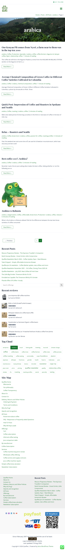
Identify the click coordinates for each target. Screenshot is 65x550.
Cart (4, 431)
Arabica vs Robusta (11, 210)
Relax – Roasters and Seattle (16, 132)
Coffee (9, 54)
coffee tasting (20, 356)
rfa (10, 372)
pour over (6, 368)
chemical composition (25, 84)
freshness (21, 360)
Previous (8, 241)
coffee (34, 54)
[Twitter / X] (14, 513)
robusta (58, 215)
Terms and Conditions (10, 405)
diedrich (53, 356)
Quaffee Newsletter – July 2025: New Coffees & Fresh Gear (20, 271)
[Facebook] (6, 513)
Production (15, 54)
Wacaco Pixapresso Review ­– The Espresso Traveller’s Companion (22, 253)
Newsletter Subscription (9, 467)
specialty (44, 372)
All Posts (4, 414)
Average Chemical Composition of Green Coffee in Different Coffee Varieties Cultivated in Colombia (32, 78)
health (37, 360)
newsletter (43, 364)
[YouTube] (16, 513)
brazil (21, 347)
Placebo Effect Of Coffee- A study (12, 280)
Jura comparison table (10, 440)
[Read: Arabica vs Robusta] (14, 194)
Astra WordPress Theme (45, 546)
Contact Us (5, 396)
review (5, 372)
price (13, 368)
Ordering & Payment (10, 402)
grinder (30, 360)
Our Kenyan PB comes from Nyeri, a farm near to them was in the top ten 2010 (31, 49)
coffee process (57, 352)
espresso (5, 360)
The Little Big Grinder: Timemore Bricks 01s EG (16, 274)
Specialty (22, 54)
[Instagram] (9, 513)
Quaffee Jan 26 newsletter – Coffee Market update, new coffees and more (25, 265)
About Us (5, 393)
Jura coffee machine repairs (12, 461)
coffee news (46, 352)
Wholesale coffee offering (11, 455)
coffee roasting (8, 356)
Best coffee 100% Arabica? (15, 158)
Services (4, 449)
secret (37, 372)
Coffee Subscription (8, 446)
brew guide (29, 347)
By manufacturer (7, 443)
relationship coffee (16, 56)
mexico (26, 364)
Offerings (5, 429)
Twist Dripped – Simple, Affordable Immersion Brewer (19, 262)
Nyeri (8, 56)
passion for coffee (36, 136)
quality (44, 368)
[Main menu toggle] (61, 8)
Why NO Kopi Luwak (9, 426)
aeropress (6, 347)
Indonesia (51, 360)
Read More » (7, 67)
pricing (20, 368)
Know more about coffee (11, 416)
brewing (38, 347)
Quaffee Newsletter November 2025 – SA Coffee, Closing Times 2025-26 (24, 268)
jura (58, 360)
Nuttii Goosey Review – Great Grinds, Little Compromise (19, 256)
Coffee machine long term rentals (14, 452)
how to (44, 360)
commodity (30, 356)
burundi (45, 347)
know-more (15, 136)
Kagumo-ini (50, 54)
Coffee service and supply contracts (14, 458)
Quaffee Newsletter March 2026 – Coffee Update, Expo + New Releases (24, 259)
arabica (4, 54)
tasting (52, 372)
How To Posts (7, 423)
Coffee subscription (9, 434)
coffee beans (15, 352)
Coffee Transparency (10, 390)
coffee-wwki (25, 215)
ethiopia (13, 360)
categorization (11, 215)
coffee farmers (41, 54)
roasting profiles (48, 136)
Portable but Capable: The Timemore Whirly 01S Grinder (20, 277)
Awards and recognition (9, 411)
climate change (55, 347)
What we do (7, 384)
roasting (14, 111)
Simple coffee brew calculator (11, 464)
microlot (33, 364)
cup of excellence (42, 356)
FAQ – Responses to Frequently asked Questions (18, 420)
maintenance (6, 364)
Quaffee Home (6, 382)
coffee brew (25, 352)
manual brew (17, 364)
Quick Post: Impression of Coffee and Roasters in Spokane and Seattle (31, 106)
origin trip (53, 364)
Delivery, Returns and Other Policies (13, 400)
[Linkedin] (11, 513)
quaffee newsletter (31, 368)
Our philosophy (8, 387)
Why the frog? (6, 408)
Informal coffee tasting (10, 437)
